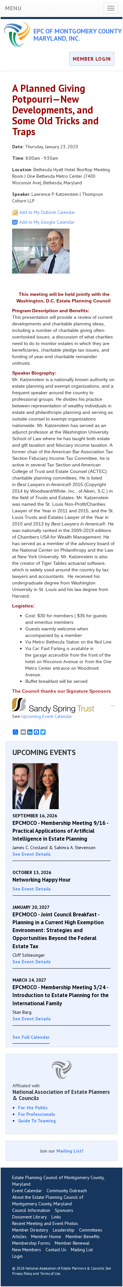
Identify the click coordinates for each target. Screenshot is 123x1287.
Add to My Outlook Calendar (47, 212)
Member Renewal (72, 1243)
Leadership (63, 1230)
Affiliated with (61, 1092)
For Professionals (36, 1114)
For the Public (33, 1108)
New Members (26, 1250)
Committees (90, 1230)
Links (56, 1217)
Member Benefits (83, 1236)
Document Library (29, 1217)
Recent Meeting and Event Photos (45, 1223)
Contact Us (56, 1250)
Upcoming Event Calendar (46, 716)
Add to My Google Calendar (46, 222)
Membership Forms (31, 1243)
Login (17, 1256)
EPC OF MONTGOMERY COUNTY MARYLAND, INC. (77, 35)
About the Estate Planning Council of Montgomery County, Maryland (47, 1200)
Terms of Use (50, 1273)
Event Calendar (27, 1191)
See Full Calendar (31, 1037)
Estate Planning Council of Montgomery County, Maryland (58, 1181)
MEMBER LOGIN (92, 59)
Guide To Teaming (37, 1121)
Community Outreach (67, 1191)
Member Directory (30, 1230)
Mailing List (69, 1151)
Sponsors (64, 1210)
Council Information (31, 1210)
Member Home (46, 1236)
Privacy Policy (22, 1273)
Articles (19, 1236)
